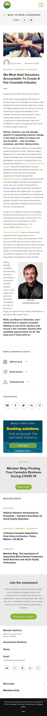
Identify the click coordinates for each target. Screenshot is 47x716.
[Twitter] (23, 405)
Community (17, 382)
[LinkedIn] (31, 405)
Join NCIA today (23, 617)
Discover (8, 683)
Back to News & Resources (24, 15)
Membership (11, 690)
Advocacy (16, 362)
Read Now (24, 487)
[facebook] (14, 668)
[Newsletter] (7, 405)
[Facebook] (15, 405)
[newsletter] (6, 668)
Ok (23, 712)
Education (16, 372)
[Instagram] (39, 405)
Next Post (23, 462)
